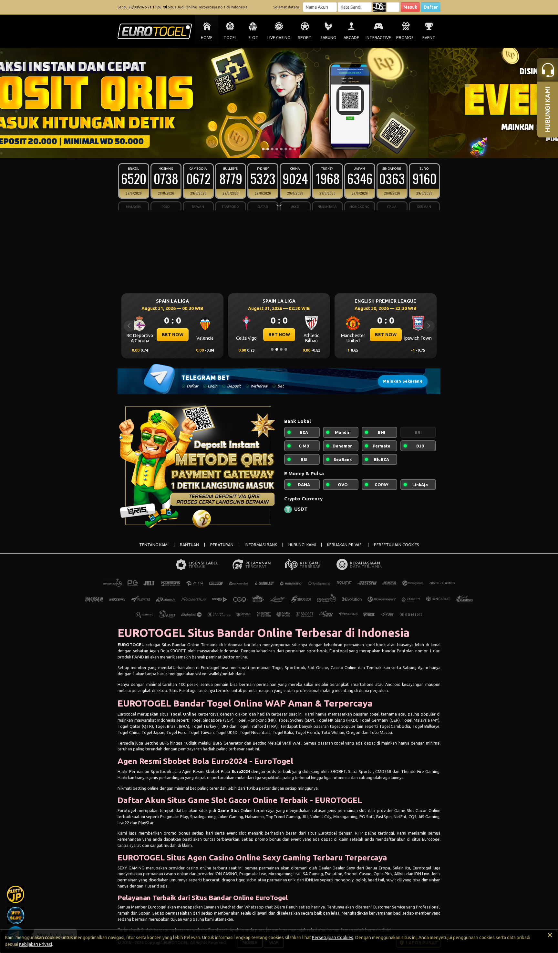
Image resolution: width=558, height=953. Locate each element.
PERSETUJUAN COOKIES (396, 545)
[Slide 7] (290, 149)
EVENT (428, 37)
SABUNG (328, 37)
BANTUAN (189, 545)
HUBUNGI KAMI (302, 545)
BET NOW (172, 334)
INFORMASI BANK (261, 545)
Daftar (431, 7)
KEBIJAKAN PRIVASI (345, 545)
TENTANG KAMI (154, 545)
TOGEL (230, 37)
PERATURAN (221, 545)
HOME (206, 37)
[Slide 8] (295, 149)
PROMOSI (405, 37)
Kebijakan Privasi (35, 944)
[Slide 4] (276, 149)
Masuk (410, 7)
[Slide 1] (263, 149)
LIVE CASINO (279, 37)
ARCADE (351, 37)
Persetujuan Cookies (332, 937)
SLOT (253, 37)
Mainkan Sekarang (402, 381)
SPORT (305, 37)
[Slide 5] (281, 149)
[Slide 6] (285, 149)
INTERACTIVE (378, 37)
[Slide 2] (267, 149)
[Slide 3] (272, 149)
